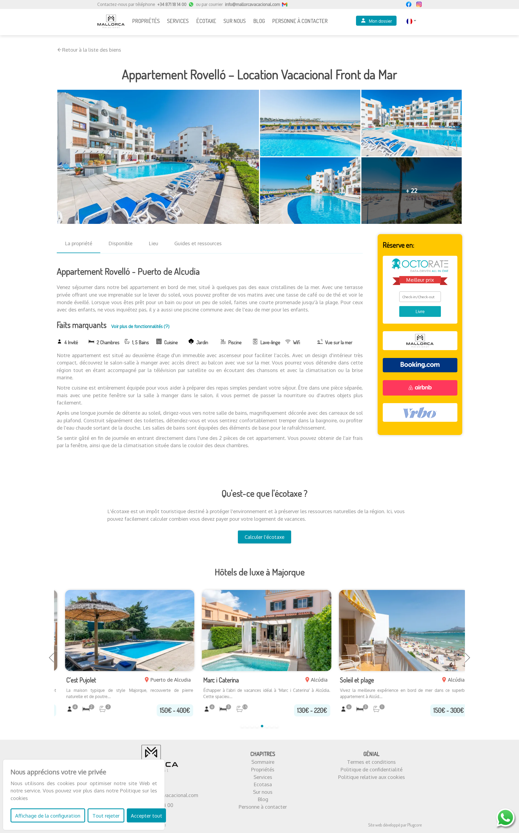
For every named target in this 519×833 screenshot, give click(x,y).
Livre (420, 311)
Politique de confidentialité (371, 769)
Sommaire (262, 762)
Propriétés (262, 769)
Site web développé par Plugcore (395, 825)
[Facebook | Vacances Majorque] (408, 4)
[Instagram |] (419, 4)
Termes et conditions (371, 762)
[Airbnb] (420, 388)
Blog (263, 799)
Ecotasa (263, 784)
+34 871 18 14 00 (172, 4)
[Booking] (420, 365)
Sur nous (262, 792)
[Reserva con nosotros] (420, 340)
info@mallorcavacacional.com (252, 4)
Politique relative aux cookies (371, 777)
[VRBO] (420, 412)
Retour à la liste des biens (91, 50)
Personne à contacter (263, 807)
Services (263, 777)
